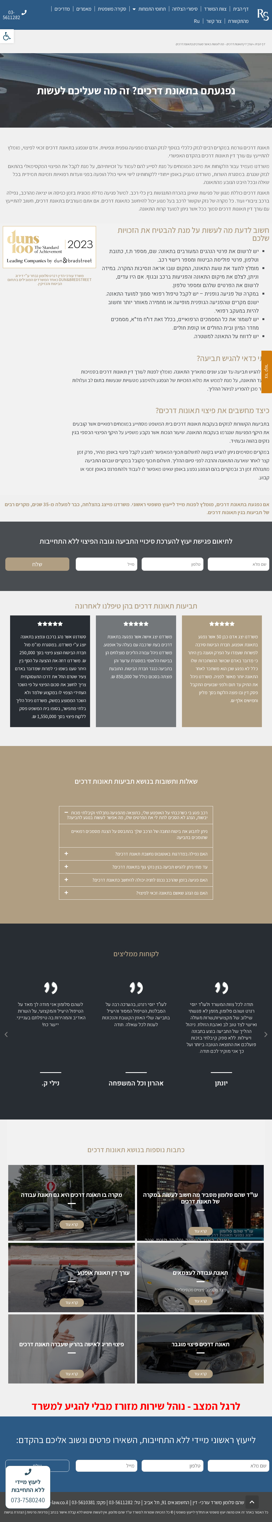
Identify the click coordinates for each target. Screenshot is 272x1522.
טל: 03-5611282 (124, 1502)
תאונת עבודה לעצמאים (200, 1273)
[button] (7, 36)
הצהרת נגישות (14, 1512)
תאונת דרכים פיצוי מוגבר (201, 1344)
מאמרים (83, 9)
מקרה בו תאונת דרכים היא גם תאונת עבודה (71, 1195)
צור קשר (214, 21)
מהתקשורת (238, 21)
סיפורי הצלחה (185, 9)
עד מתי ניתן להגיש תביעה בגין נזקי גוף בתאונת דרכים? (159, 867)
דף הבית (241, 9)
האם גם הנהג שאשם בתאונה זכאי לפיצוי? (171, 893)
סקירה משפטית (112, 9)
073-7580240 (28, 1499)
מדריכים (62, 9)
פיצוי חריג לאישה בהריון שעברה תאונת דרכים (71, 1344)
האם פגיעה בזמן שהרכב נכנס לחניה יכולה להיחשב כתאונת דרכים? (149, 880)
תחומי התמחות (152, 9)
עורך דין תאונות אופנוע (104, 1273)
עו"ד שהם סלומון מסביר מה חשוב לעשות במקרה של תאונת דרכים (200, 1198)
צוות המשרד (215, 9)
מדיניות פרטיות (37, 1512)
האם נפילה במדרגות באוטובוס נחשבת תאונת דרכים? (161, 854)
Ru (197, 21)
